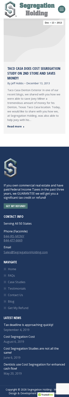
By (15, 83)
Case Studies (16, 282)
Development (28, 393)
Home (12, 269)
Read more (14, 126)
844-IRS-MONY (14, 236)
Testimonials (17, 288)
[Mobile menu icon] (61, 9)
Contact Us (15, 295)
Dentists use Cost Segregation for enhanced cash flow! (34, 366)
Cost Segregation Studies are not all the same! (31, 350)
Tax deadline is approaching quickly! (28, 325)
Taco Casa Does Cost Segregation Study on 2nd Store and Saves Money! (33, 73)
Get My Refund (18, 308)
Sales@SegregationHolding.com (26, 252)
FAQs (11, 275)
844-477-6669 (13, 240)
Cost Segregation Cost (19, 337)
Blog (11, 301)
